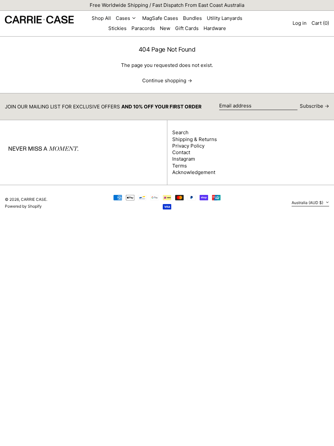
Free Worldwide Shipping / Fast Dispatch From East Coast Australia (167, 5)
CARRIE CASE (33, 199)
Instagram (183, 159)
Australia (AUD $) (308, 202)
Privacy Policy (188, 146)
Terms (179, 166)
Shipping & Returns (194, 139)
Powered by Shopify (23, 206)
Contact (181, 152)
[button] (320, 23)
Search (180, 132)
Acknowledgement (193, 172)
